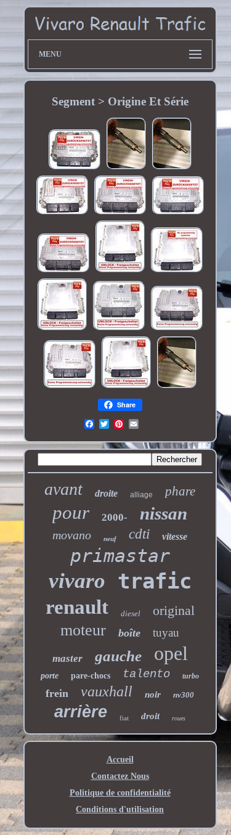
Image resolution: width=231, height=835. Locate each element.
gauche (118, 656)
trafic (155, 581)
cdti (139, 534)
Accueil (120, 759)
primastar (120, 555)
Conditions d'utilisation (120, 809)
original (174, 610)
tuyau (166, 632)
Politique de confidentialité (120, 792)
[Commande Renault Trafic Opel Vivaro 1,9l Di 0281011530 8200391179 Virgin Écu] (120, 213)
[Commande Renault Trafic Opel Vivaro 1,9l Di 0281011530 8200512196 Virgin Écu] (178, 213)
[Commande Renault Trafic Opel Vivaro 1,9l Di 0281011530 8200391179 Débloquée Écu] (177, 329)
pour (70, 512)
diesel (130, 613)
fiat (124, 718)
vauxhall (106, 691)
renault (77, 607)
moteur (83, 630)
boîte (129, 633)
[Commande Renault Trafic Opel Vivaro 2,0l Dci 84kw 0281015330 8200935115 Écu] (62, 213)
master (67, 658)
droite (106, 493)
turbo (190, 676)
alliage (141, 495)
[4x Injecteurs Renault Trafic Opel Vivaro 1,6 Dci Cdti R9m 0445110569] (171, 168)
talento (146, 674)
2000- (115, 517)
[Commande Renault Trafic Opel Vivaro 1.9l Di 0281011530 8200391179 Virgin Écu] (63, 271)
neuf (109, 538)
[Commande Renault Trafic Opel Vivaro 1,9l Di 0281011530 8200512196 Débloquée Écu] (119, 329)
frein (57, 693)
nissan (163, 513)
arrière (80, 712)
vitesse (174, 536)
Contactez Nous (120, 776)
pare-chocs (90, 675)
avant (63, 489)
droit (150, 716)
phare (180, 491)
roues (178, 718)
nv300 (183, 694)
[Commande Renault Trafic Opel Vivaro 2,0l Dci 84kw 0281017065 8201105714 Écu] (74, 168)
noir (153, 694)
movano (71, 535)
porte (50, 675)
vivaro (77, 581)
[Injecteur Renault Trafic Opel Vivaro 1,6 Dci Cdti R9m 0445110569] (126, 168)
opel (171, 653)
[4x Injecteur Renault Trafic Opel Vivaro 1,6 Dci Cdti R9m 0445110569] (176, 387)
